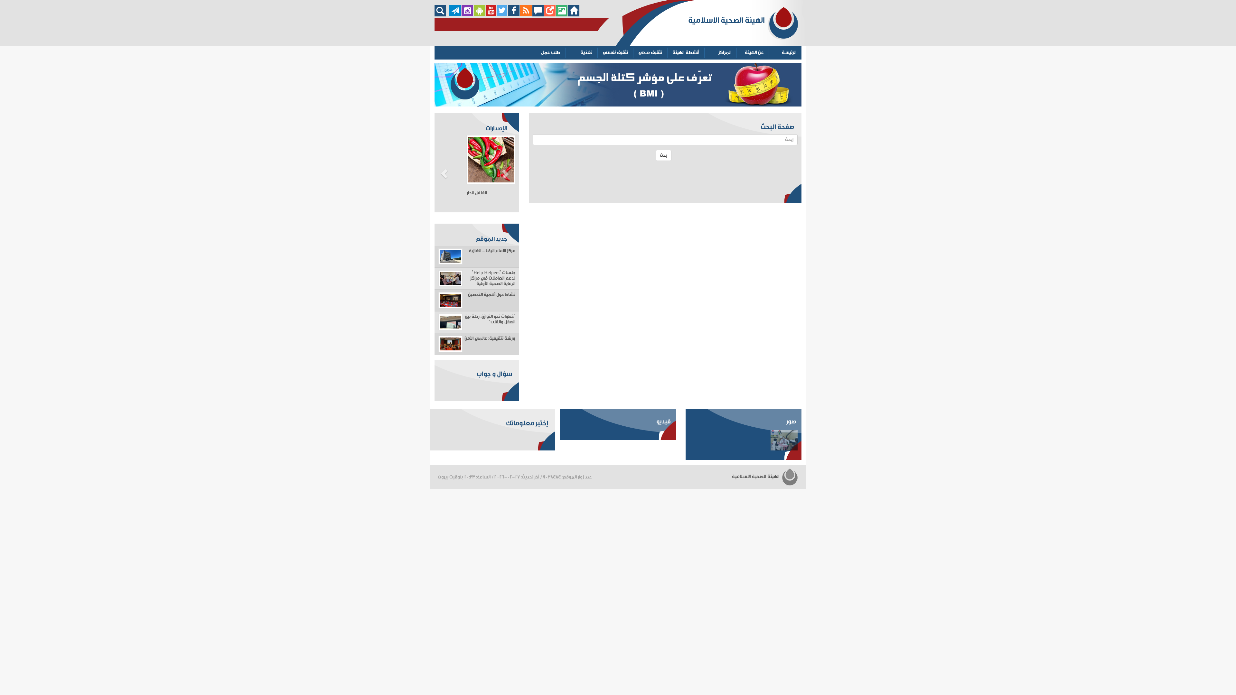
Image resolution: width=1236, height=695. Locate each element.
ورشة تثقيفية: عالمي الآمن (489, 338)
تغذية (586, 52)
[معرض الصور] (561, 14)
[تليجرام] (455, 14)
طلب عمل (550, 52)
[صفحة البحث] (442, 14)
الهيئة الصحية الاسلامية (756, 476)
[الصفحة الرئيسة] (573, 14)
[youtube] (491, 14)
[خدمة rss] (526, 14)
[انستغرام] (467, 14)
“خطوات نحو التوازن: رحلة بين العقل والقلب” (490, 319)
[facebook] (514, 14)
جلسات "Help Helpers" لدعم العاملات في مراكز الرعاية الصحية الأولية (492, 278)
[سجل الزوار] (538, 14)
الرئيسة (789, 52)
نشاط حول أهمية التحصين (491, 294)
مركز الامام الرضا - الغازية (492, 251)
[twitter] (502, 14)
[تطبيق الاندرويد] (479, 14)
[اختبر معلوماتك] (550, 14)
